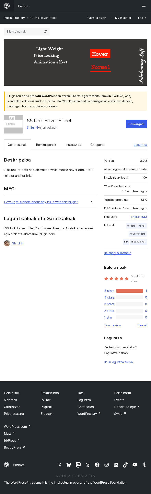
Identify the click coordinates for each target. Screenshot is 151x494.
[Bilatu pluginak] (46, 31)
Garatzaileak (86, 407)
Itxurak (46, 400)
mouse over (138, 241)
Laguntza (140, 145)
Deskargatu (136, 124)
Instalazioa (73, 145)
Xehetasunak (17, 145)
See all (142, 325)
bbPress (12, 440)
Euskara (19, 465)
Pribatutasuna (14, 414)
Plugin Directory (14, 17)
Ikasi (80, 393)
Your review (112, 325)
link (126, 241)
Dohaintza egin (127, 407)
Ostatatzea (12, 407)
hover (142, 225)
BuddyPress (14, 447)
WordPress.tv (89, 414)
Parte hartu (122, 393)
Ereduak (46, 414)
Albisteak (10, 400)
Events (119, 400)
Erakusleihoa (50, 393)
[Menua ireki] (144, 6)
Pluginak (47, 407)
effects (131, 225)
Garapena (97, 145)
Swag (120, 414)
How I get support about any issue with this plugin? (41, 202)
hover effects (137, 233)
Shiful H (32, 127)
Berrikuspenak (46, 145)
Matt (9, 433)
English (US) (139, 216)
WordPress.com (17, 427)
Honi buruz (11, 393)
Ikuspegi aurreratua (117, 253)
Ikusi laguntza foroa (118, 362)
